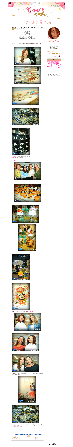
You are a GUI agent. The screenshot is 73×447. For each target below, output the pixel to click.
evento (48, 64)
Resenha (58, 67)
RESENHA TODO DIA (51, 68)
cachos (50, 62)
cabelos (59, 61)
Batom (49, 61)
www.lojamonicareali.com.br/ (18, 426)
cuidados (49, 63)
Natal (55, 66)
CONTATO (30, 0)
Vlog (57, 69)
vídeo (59, 69)
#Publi (48, 61)
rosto (55, 68)
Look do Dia (55, 64)
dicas (58, 63)
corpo (54, 62)
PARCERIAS (24, 0)
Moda (59, 65)
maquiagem (50, 65)
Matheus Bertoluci (55, 65)
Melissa (33, 311)
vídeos (54, 70)
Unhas (53, 69)
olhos (58, 66)
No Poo (56, 66)
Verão (55, 69)
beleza (52, 61)
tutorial (51, 69)
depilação (56, 63)
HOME (15, 0)
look (53, 64)
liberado (51, 64)
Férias (49, 64)
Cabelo (56, 61)
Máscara (54, 66)
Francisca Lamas (14, 157)
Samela (31, 311)
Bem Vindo (54, 61)
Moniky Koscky (14, 160)
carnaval (52, 62)
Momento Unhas (49, 66)
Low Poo (59, 64)
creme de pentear (57, 62)
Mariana (28, 311)
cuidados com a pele (53, 63)
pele (52, 67)
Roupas (57, 68)
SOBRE (18, 0)
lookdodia (57, 64)
